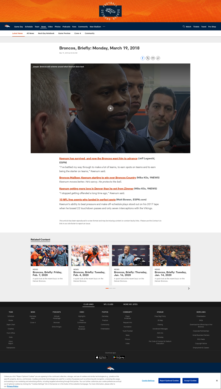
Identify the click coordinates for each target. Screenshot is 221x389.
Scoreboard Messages (160, 329)
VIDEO (82, 312)
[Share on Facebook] (143, 59)
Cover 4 (33, 322)
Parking (160, 324)
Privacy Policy (12, 386)
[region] (110, 381)
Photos (127, 339)
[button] (110, 108)
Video (128, 343)
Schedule (11, 316)
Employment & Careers (201, 348)
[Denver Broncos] (110, 369)
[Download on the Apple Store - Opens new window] (101, 357)
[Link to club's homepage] (7, 26)
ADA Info (160, 333)
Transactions (10, 348)
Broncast (57, 322)
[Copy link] (158, 58)
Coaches (11, 329)
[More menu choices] (104, 26)
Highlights (81, 316)
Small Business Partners (201, 335)
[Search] (184, 26)
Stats (11, 337)
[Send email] (153, 59)
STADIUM (160, 312)
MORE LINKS (201, 312)
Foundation (127, 327)
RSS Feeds (201, 339)
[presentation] (189, 288)
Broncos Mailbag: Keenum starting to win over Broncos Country (97, 177)
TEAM (11, 312)
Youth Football (128, 331)
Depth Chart (11, 324)
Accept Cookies (190, 381)
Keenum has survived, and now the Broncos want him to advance (98, 158)
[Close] (217, 381)
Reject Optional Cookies (169, 381)
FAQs (201, 320)
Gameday (105, 316)
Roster (11, 320)
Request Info (127, 322)
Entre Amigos (56, 327)
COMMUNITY (127, 312)
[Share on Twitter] (148, 59)
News (127, 335)
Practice (105, 320)
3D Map (160, 320)
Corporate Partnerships (201, 331)
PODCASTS (57, 312)
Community (105, 324)
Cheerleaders (105, 329)
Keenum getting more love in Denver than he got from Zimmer (96, 188)
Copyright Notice (201, 343)
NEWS (33, 312)
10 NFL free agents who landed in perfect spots (87, 199)
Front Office (11, 333)
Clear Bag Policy (160, 316)
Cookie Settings (148, 381)
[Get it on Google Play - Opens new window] (119, 358)
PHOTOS (105, 312)
